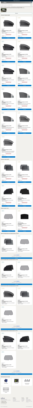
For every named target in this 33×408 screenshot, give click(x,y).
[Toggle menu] (2, 2)
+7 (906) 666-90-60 (4, 402)
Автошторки (5, 6)
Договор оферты (28, 399)
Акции (27, 398)
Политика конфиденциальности (29, 406)
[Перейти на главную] (3, 398)
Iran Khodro (8, 6)
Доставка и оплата (28, 400)
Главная (2, 6)
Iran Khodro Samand (13, 6)
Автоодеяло (14, 400)
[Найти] (31, 5)
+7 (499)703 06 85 (3, 401)
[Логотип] (4, 2)
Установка (23, 400)
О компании (23, 398)
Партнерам (23, 399)
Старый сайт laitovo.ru (16, 0)
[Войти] (29, 2)
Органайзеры (14, 399)
